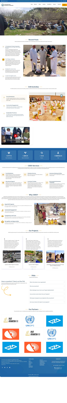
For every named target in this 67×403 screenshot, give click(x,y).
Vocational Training (32, 181)
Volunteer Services (32, 173)
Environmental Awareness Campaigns (55, 182)
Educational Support (10, 181)
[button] (5, 21)
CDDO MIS (37, 376)
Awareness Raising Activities (55, 173)
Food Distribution (9, 173)
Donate (64, 4)
